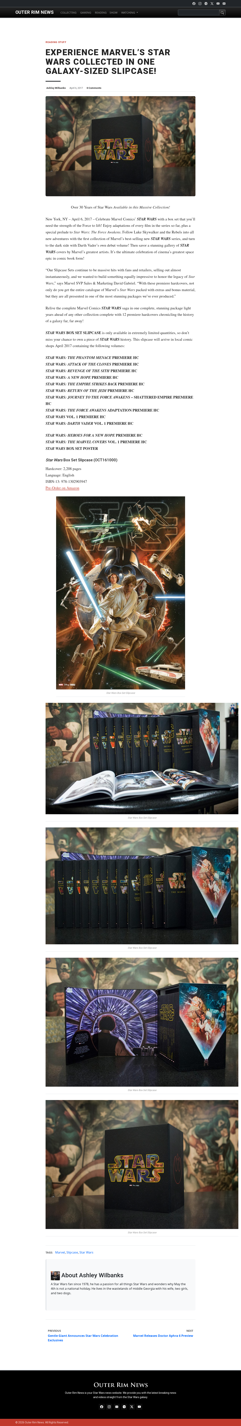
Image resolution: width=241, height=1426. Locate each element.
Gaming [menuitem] (85, 12)
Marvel (60, 1252)
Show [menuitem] (113, 12)
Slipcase (72, 1252)
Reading (51, 42)
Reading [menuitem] (100, 12)
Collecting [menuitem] (68, 12)
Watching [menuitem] (128, 12)
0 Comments (94, 88)
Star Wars (86, 1252)
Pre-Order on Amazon (62, 487)
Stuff (62, 42)
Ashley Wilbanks (56, 88)
